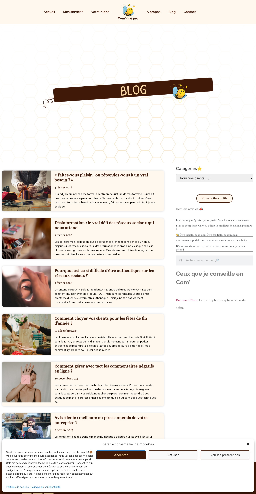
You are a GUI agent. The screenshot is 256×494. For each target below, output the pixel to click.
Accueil (49, 12)
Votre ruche (100, 12)
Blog (172, 12)
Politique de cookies (17, 486)
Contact (190, 12)
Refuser (173, 455)
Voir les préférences (225, 455)
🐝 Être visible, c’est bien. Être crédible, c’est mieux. (207, 234)
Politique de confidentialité (45, 486)
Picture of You (186, 300)
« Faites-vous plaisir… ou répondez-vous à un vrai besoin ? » (211, 240)
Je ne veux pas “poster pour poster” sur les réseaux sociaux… (212, 220)
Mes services (73, 12)
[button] (248, 444)
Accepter (121, 455)
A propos (153, 12)
